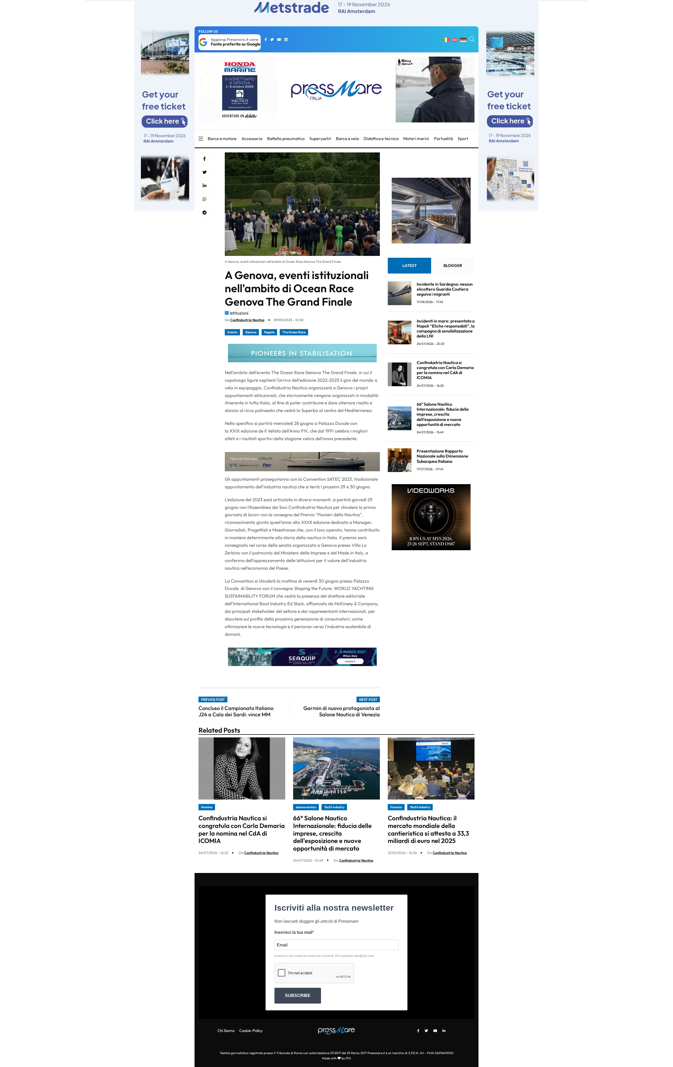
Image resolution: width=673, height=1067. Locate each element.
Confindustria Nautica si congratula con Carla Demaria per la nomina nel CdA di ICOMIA (445, 370)
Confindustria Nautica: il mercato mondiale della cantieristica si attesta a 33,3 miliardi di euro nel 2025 (428, 829)
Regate (269, 332)
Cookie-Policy (251, 1030)
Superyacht (320, 138)
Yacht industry (334, 807)
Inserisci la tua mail (293, 932)
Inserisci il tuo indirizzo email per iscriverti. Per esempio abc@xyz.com (324, 956)
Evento (232, 332)
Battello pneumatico (286, 138)
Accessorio (252, 138)
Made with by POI (336, 1058)
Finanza (396, 807)
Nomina (206, 807)
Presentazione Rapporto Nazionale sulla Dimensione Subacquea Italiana (442, 456)
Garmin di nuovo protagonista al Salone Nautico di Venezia (341, 711)
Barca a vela (347, 138)
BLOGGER (452, 265)
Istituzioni (239, 313)
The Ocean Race (293, 332)
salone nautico (306, 807)
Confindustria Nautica (247, 320)
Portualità (443, 138)
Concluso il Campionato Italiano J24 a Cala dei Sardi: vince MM (235, 711)
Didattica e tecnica (381, 138)
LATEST (409, 265)
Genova (250, 332)
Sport (463, 138)
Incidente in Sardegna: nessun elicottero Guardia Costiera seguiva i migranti (445, 289)
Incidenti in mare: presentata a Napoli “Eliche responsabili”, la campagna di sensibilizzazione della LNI (446, 328)
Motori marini (416, 138)
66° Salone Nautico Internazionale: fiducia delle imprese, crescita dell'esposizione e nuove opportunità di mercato (443, 414)
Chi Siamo (225, 1030)
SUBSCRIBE (297, 995)
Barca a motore (222, 138)
